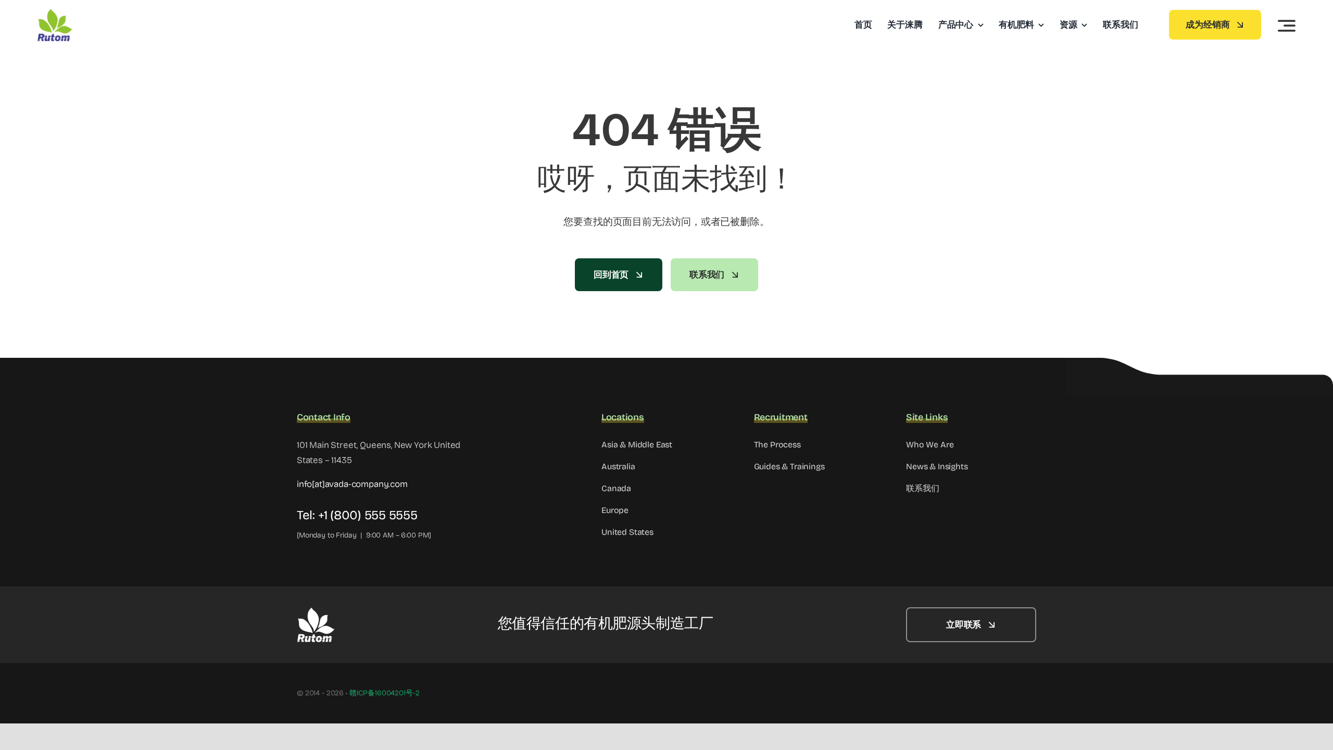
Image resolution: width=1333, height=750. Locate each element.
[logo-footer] (349, 611)
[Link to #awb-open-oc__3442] (1287, 25)
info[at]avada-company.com (352, 484)
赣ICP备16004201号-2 (384, 693)
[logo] (86, 12)
